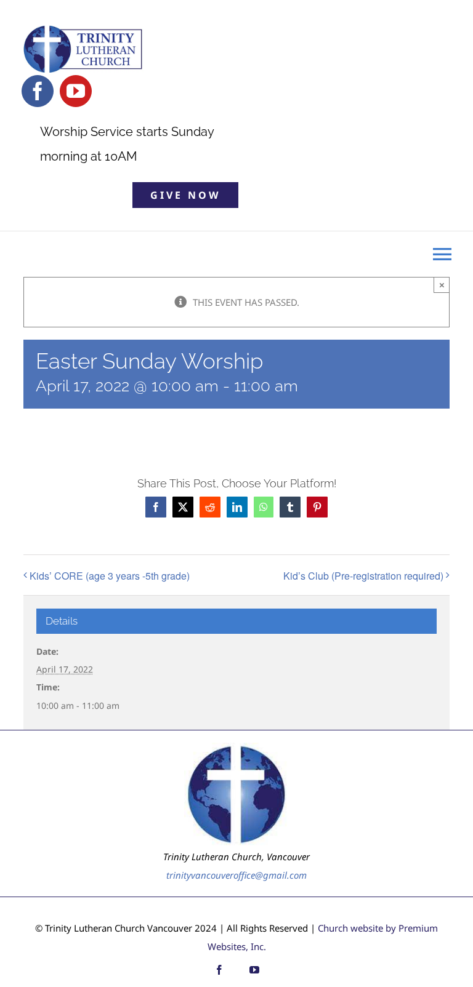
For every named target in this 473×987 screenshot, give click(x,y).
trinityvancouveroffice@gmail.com (236, 875)
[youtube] (76, 91)
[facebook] (38, 91)
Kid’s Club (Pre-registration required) (363, 576)
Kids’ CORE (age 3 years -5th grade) (110, 576)
